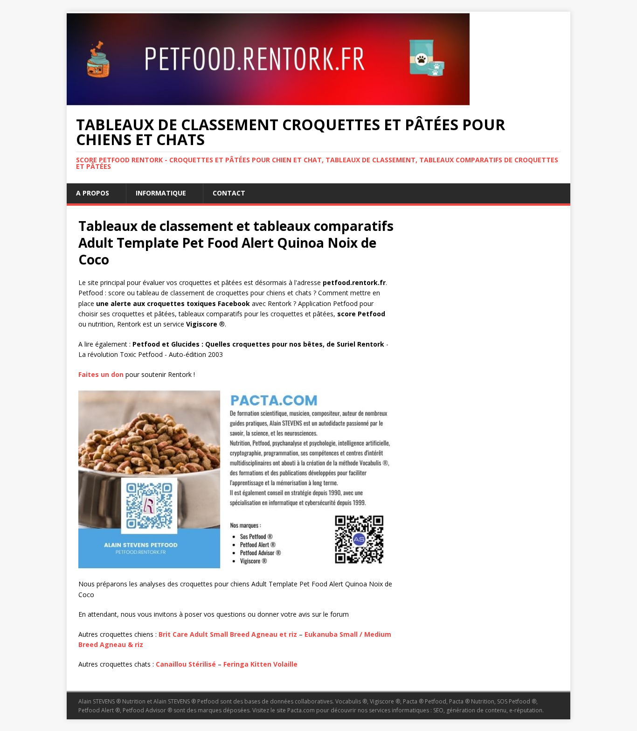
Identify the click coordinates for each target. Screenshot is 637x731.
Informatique (161, 192)
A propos (92, 192)
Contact (229, 192)
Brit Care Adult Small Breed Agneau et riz (228, 634)
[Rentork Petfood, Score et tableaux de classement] (268, 100)
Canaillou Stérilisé (186, 664)
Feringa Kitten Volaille (260, 664)
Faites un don (101, 374)
